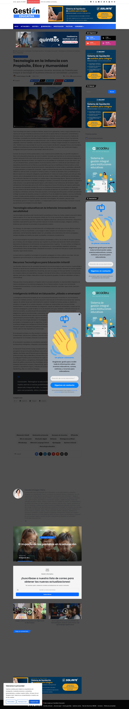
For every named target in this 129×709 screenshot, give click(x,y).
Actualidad (25, 26)
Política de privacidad (109, 706)
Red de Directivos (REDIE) (89, 706)
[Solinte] (101, 79)
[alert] (101, 138)
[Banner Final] (47, 685)
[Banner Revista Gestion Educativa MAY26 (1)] (101, 192)
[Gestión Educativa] (26, 12)
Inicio (16, 26)
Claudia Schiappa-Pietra (35, 490)
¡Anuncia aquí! (57, 706)
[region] (23, 694)
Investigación (58, 26)
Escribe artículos (47, 706)
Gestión (35, 26)
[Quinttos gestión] (47, 39)
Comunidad (79, 26)
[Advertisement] (47, 472)
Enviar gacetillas (67, 706)
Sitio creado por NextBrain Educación (54, 703)
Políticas (69, 26)
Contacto (100, 706)
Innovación (46, 26)
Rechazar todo (22, 701)
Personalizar (11, 701)
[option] (47, 543)
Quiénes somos (77, 706)
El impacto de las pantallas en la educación (47, 544)
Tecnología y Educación (47, 537)
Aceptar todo (34, 701)
